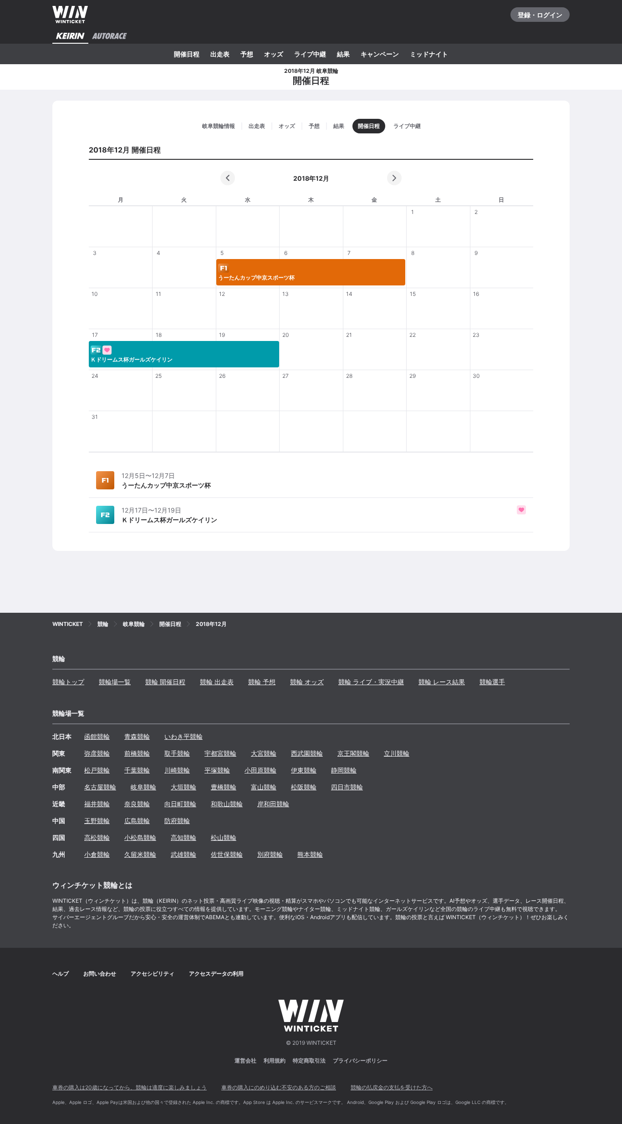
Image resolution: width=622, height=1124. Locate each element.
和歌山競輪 (227, 804)
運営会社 (245, 1060)
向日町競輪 (180, 804)
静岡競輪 (344, 770)
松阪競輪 (303, 787)
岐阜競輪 (143, 787)
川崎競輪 (177, 770)
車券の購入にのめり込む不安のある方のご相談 (278, 1087)
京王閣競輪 (353, 753)
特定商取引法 (309, 1060)
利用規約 (275, 1060)
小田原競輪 (260, 770)
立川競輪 (396, 753)
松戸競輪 (97, 770)
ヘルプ (60, 973)
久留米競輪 (140, 854)
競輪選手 (492, 682)
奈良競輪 (137, 804)
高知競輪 (183, 837)
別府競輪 (270, 854)
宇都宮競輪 (220, 753)
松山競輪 (223, 837)
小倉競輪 (97, 854)
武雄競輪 (183, 854)
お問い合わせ (99, 973)
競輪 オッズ (307, 682)
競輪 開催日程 (165, 682)
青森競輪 (137, 736)
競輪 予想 (261, 682)
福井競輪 (97, 804)
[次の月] (394, 178)
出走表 (219, 54)
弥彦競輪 (97, 753)
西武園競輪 (307, 753)
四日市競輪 (347, 787)
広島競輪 (137, 820)
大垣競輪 (183, 787)
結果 (343, 54)
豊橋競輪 (223, 787)
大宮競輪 (263, 753)
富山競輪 (263, 787)
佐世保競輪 (227, 854)
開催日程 (186, 54)
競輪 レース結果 (441, 682)
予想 (246, 54)
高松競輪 (97, 837)
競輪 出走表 (217, 682)
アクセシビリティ (152, 973)
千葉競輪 (137, 770)
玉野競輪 (97, 820)
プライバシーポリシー (360, 1060)
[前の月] (227, 178)
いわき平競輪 (183, 736)
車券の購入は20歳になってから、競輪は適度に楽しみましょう (129, 1087)
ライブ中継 (310, 54)
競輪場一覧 (115, 682)
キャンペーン (380, 54)
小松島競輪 (140, 837)
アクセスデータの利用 (216, 973)
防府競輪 (177, 820)
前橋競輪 (137, 753)
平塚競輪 (217, 770)
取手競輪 (177, 753)
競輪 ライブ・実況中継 (371, 682)
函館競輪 (97, 736)
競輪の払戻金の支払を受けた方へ (392, 1087)
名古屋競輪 (100, 787)
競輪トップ (68, 682)
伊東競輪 (303, 770)
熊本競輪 (310, 854)
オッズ (273, 54)
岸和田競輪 (273, 804)
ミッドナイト (429, 54)
